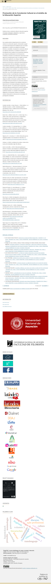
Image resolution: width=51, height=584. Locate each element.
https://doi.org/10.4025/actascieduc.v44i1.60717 (16, 139)
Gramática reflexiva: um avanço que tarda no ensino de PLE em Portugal (31, 268)
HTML (40, 42)
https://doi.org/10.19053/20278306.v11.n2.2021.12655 (14, 174)
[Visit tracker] (3, 506)
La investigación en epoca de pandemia (22, 273)
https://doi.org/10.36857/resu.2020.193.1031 (12, 123)
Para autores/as (6, 304)
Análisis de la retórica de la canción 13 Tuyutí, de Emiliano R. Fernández (29, 258)
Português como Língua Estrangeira (28, 281)
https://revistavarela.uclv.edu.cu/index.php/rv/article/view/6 (16, 202)
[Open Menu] (2, 1)
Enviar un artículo (9, 293)
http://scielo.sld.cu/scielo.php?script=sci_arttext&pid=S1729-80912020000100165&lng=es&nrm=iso (13, 218)
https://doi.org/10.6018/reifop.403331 (11, 194)
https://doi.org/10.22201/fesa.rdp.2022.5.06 (15, 152)
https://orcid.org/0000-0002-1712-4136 (9, 23)
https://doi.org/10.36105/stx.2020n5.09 (15, 208)
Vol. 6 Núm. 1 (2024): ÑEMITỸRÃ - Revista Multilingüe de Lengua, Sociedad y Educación (23, 8)
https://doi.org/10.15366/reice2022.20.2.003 (12, 163)
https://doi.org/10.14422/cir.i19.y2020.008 (12, 112)
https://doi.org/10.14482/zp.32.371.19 (16, 184)
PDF (35, 42)
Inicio (4, 6)
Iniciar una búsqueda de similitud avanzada (20, 288)
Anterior (6, 285)
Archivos (8, 6)
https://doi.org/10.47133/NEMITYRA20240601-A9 (16, 28)
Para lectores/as (6, 302)
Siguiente (44, 285)
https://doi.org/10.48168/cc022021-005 (11, 229)
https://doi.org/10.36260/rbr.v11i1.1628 (11, 133)
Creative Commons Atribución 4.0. (29, 568)
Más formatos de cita (39, 108)
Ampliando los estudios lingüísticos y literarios (23, 249)
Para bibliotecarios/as (7, 306)
